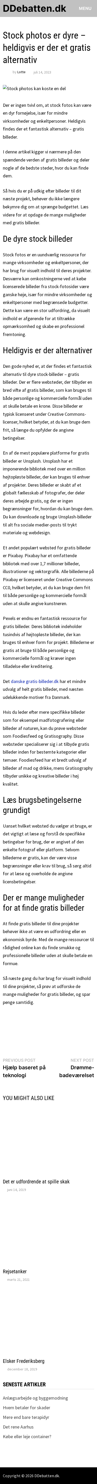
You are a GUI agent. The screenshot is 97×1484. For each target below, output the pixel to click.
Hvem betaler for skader (26, 1408)
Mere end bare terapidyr (26, 1417)
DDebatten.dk (34, 8)
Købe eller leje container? (27, 1436)
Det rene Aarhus (18, 1427)
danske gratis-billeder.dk (35, 681)
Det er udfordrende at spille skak (36, 1181)
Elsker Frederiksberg (23, 1361)
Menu (85, 8)
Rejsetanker (15, 1271)
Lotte (21, 72)
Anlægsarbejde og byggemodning (35, 1398)
